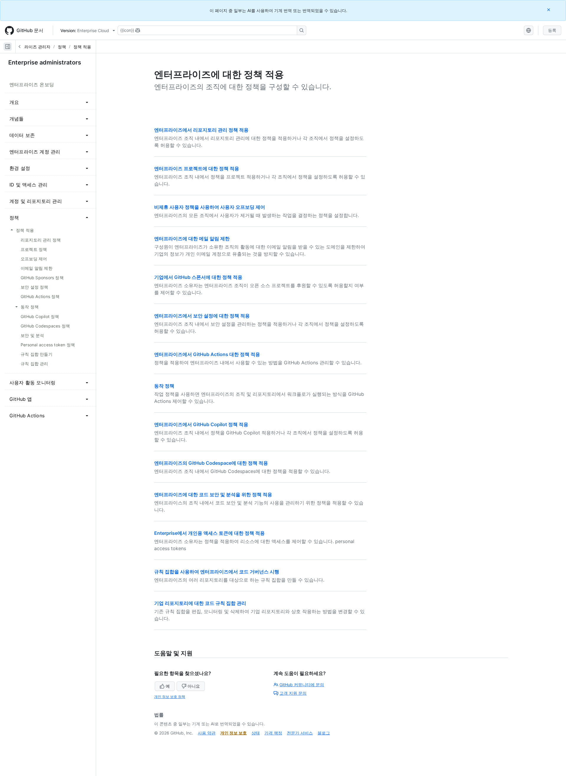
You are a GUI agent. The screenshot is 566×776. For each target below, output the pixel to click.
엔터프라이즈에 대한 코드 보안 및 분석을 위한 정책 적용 (213, 494)
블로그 (323, 732)
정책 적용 (82, 46)
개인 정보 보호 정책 (169, 696)
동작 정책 (164, 386)
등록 (552, 30)
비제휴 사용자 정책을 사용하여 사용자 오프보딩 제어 (209, 207)
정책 (62, 46)
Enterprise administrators (44, 62)
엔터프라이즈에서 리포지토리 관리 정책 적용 (201, 130)
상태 (255, 732)
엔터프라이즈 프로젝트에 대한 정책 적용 (196, 168)
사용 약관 (206, 732)
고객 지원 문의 (293, 693)
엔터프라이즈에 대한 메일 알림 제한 (192, 238)
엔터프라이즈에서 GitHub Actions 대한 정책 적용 (207, 354)
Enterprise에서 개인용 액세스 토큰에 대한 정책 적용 (209, 533)
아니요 (193, 686)
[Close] (549, 9)
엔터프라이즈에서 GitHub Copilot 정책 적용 (201, 424)
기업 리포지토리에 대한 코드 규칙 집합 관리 (200, 603)
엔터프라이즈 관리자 (31, 46)
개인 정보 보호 (233, 732)
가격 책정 (273, 732)
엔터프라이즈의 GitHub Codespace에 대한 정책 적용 (211, 463)
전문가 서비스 (300, 732)
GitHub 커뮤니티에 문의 (301, 684)
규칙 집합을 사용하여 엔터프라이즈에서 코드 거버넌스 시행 (216, 572)
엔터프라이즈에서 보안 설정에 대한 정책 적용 (202, 316)
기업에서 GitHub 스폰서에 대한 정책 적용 (198, 277)
